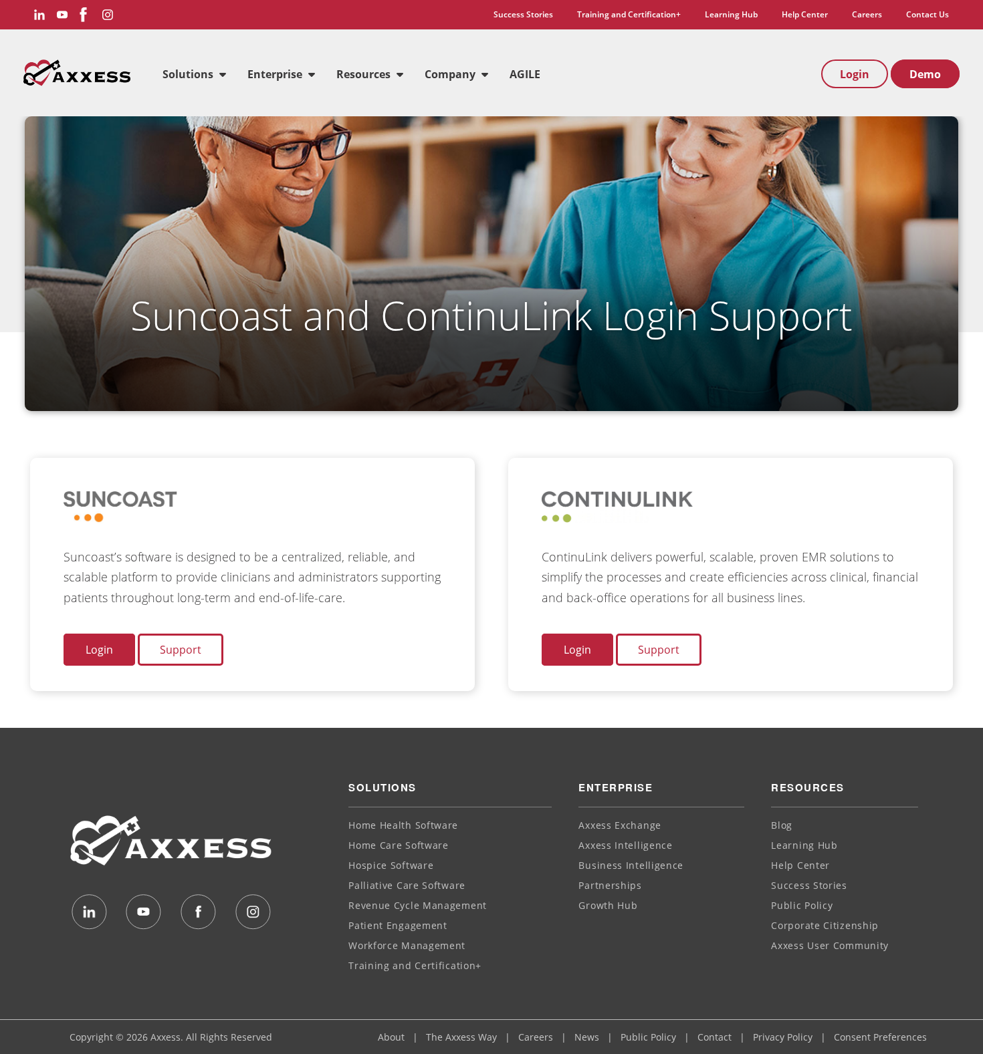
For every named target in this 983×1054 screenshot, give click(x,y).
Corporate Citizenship (825, 925)
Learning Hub (731, 14)
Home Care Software (398, 845)
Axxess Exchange (619, 825)
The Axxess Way (461, 1037)
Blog (781, 825)
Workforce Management (406, 945)
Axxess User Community (830, 945)
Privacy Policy (782, 1037)
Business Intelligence (630, 865)
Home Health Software (403, 825)
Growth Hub (607, 905)
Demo (925, 74)
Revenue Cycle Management (417, 905)
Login (854, 74)
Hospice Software (390, 865)
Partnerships (609, 885)
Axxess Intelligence (625, 845)
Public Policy (802, 905)
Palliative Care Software (406, 885)
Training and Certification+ (629, 14)
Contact (714, 1037)
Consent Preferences (880, 1037)
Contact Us (927, 14)
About (391, 1037)
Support (180, 649)
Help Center (805, 14)
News (586, 1037)
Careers (867, 14)
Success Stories (523, 14)
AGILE (525, 74)
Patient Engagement (397, 925)
